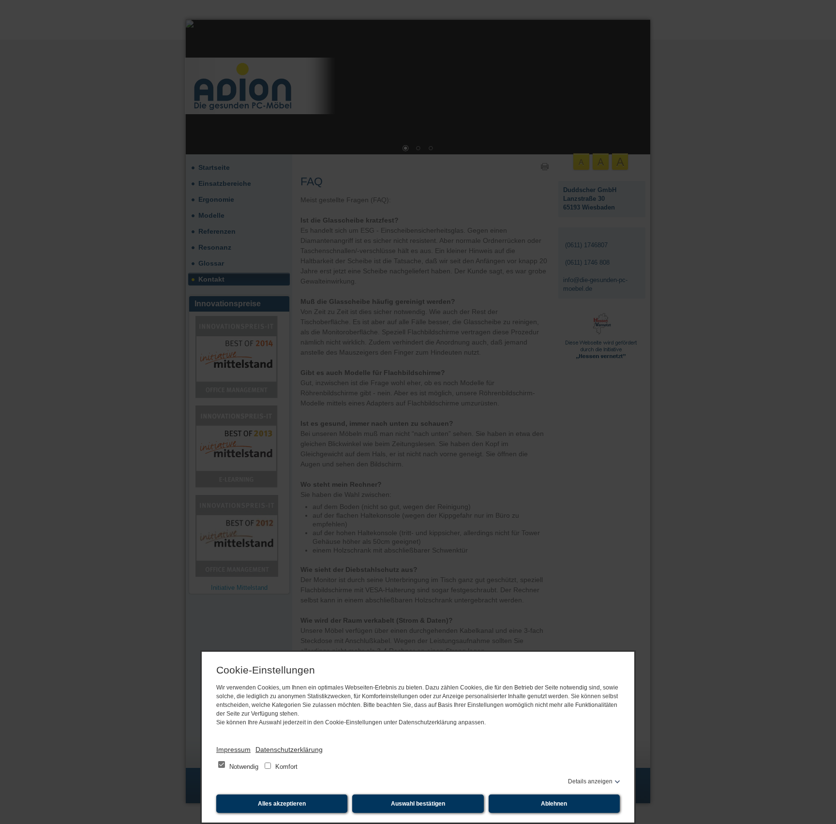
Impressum (233, 749)
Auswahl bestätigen (418, 803)
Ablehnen (554, 803)
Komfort (285, 766)
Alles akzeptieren (282, 803)
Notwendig (243, 766)
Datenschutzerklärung (289, 749)
